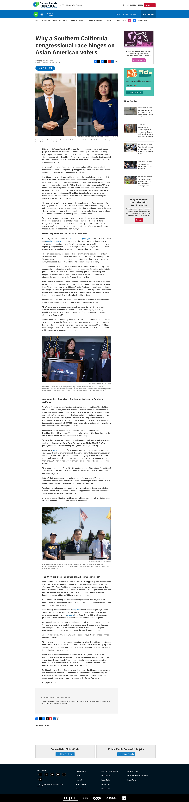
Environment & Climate (145, 107)
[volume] (42, 14)
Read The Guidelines (65, 754)
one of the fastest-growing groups (80, 239)
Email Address (131, 85)
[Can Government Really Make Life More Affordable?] (130, 165)
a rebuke (70, 615)
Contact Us (79, 780)
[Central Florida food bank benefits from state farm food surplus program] (130, 180)
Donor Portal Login (133, 771)
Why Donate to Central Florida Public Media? (139, 202)
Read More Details (126, 754)
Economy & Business (145, 161)
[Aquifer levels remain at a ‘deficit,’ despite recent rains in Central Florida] (130, 111)
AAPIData (56, 450)
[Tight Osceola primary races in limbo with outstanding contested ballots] (130, 147)
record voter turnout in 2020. (57, 241)
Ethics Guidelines (81, 789)
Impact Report (131, 780)
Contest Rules (105, 784)
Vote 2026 (46, 20)
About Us (120, 20)
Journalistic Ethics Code (65, 749)
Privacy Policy (105, 780)
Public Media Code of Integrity (126, 749)
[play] (36, 14)
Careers (78, 775)
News (35, 20)
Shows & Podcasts (59, 20)
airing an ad (76, 610)
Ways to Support (96, 20)
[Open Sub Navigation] (39, 20)
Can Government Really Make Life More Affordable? (145, 166)
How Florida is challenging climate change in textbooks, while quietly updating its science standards (145, 132)
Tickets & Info (139, 60)
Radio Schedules (81, 771)
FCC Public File (105, 789)
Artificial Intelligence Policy (109, 771)
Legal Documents (81, 784)
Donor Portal (143, 20)
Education (141, 125)
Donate (150, 5)
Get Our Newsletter (135, 5)
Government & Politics (145, 144)
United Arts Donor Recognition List (138, 775)
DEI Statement (106, 775)
